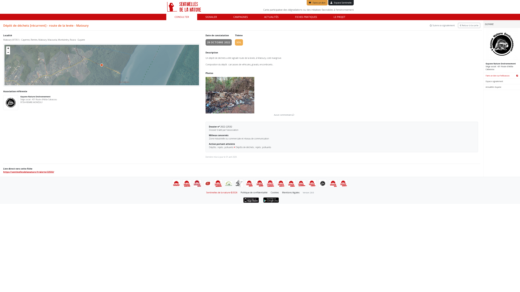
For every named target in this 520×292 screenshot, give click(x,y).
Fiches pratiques (306, 17)
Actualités (271, 17)
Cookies (275, 192)
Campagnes (240, 17)
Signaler (211, 17)
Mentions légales (291, 192)
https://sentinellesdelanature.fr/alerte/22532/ (28, 171)
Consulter (182, 17)
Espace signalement (494, 81)
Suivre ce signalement (443, 25)
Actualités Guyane (493, 87)
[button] (8, 48)
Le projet (339, 17)
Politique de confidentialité (254, 192)
